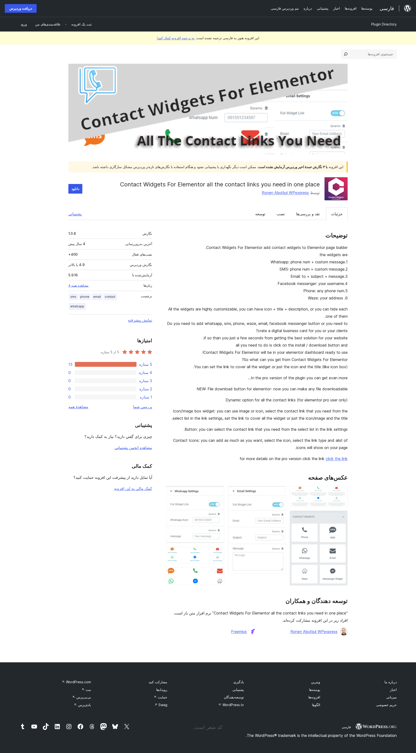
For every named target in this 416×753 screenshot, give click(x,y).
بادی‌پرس (82, 705)
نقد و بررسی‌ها (308, 213)
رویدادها (161, 690)
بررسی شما (142, 406)
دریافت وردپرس (20, 8)
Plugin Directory (384, 24)
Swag (160, 705)
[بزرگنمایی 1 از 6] (341, 492)
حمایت (160, 697)
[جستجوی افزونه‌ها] (346, 54)
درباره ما (390, 682)
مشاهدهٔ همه (78, 406)
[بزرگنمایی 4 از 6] (217, 492)
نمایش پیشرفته (140, 320)
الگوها (316, 705)
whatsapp (77, 306)
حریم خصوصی (386, 705)
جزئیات (337, 213)
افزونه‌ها (314, 697)
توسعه (260, 213)
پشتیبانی (75, 213)
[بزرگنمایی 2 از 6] (341, 517)
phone (84, 296)
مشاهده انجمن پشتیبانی (133, 447)
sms (73, 296)
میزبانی (391, 697)
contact (110, 296)
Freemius (239, 631)
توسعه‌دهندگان (234, 697)
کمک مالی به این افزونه (133, 488)
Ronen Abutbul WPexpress (285, 192)
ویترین (315, 682)
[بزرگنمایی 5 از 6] (217, 553)
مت (86, 690)
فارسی (346, 727)
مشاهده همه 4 (78, 285)
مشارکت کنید (158, 682)
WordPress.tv (231, 705)
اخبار (393, 690)
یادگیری (238, 682)
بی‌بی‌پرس (81, 697)
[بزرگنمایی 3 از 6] (279, 492)
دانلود (75, 189)
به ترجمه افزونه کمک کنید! (176, 38)
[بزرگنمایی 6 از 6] (217, 573)
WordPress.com (76, 682)
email (97, 296)
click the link (337, 458)
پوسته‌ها (314, 690)
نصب (281, 213)
